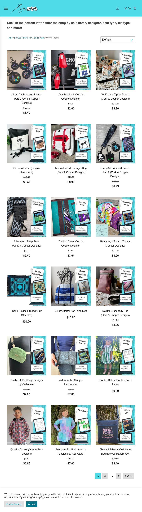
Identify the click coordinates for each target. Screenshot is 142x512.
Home (10, 38)
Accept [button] (31, 504)
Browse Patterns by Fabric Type (29, 38)
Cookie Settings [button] (14, 504)
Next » (128, 476)
